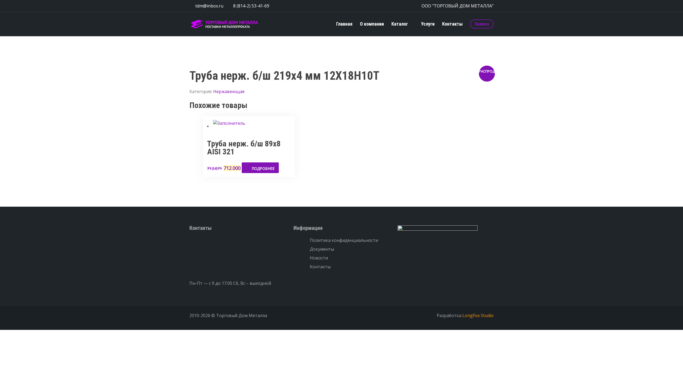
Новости (319, 258)
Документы (322, 249)
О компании (372, 24)
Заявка (482, 24)
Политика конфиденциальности (344, 240)
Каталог (399, 24)
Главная (344, 24)
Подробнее (263, 168)
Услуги (428, 24)
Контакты (452, 24)
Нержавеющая (228, 91)
